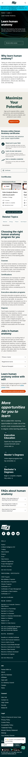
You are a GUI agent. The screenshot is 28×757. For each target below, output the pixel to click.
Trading (3, 549)
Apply (17, 745)
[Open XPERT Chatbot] (23, 746)
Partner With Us (6, 669)
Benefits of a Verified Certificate (10, 637)
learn (9, 13)
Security (3, 705)
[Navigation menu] (2, 2)
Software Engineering (7, 561)
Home (3, 13)
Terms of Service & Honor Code (11, 717)
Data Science (5, 559)
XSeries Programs (6, 584)
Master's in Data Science (8, 623)
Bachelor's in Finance (7, 611)
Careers (3, 685)
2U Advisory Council (7, 682)
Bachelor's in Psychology (8, 608)
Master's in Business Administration (11, 616)
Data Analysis (24, 221)
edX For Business (6, 675)
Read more (4, 33)
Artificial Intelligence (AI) (8, 547)
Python (3, 544)
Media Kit (4, 708)
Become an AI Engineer (8, 654)
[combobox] (14, 43)
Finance (16, 221)
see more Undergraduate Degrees (11, 626)
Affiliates (4, 677)
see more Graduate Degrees (9, 628)
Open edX (4, 680)
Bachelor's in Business (7, 613)
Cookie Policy (5, 722)
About (3, 672)
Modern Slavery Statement (9, 730)
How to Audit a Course (7, 642)
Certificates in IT (5, 593)
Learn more (14, 9)
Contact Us (4, 700)
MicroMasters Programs (8, 579)
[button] (3, 533)
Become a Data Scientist (8, 649)
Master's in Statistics (7, 618)
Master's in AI (5, 620)
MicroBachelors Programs (8, 581)
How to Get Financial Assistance (10, 640)
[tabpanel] (14, 193)
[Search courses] (25, 2)
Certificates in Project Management (11, 589)
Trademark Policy (6, 727)
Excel (2, 556)
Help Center (5, 702)
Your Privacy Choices (7, 735)
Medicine (5, 221)
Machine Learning (6, 566)
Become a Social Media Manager (10, 644)
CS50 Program (5, 577)
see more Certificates (7, 597)
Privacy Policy (5, 720)
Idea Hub (4, 697)
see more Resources (7, 657)
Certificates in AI (5, 586)
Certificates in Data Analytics (9, 591)
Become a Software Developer (10, 651)
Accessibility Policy (7, 725)
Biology (11, 221)
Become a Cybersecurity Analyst (10, 647)
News (3, 688)
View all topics (5, 225)
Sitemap (3, 733)
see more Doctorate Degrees (9, 630)
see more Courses (6, 569)
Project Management (7, 564)
